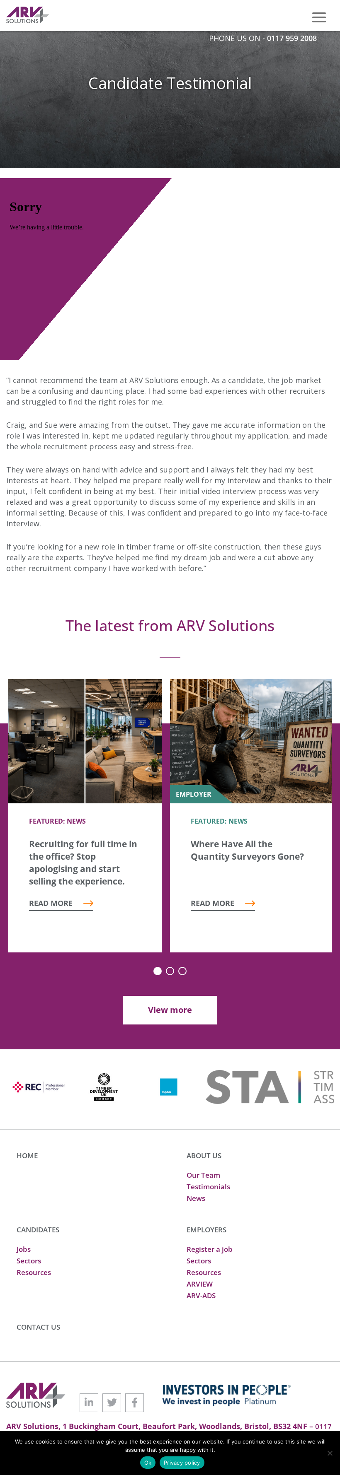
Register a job (210, 1249)
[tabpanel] (85, 815)
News (196, 1198)
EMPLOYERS (206, 1229)
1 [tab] (157, 971)
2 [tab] (170, 971)
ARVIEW (200, 1284)
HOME (27, 1155)
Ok (148, 1462)
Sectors (29, 1260)
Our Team (203, 1175)
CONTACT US (38, 1327)
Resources (34, 1272)
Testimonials (208, 1186)
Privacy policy (182, 1462)
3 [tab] (182, 971)
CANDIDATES (38, 1229)
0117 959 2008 (292, 38)
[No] (329, 1453)
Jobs (24, 1249)
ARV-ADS (201, 1295)
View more (170, 1009)
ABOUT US (204, 1155)
